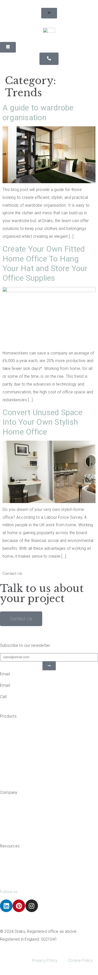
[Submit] (49, 665)
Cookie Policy (80, 960)
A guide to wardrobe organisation (38, 112)
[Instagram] (31, 905)
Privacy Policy (45, 960)
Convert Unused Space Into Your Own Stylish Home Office (42, 422)
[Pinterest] (19, 905)
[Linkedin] (6, 905)
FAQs (5, 880)
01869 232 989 (22, 696)
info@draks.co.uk (28, 685)
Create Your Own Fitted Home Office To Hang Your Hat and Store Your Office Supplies (45, 263)
